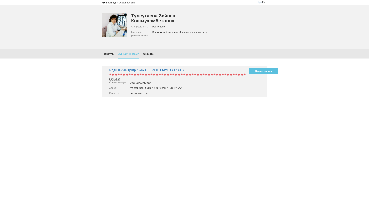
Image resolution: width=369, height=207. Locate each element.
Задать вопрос (263, 71)
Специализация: (118, 82)
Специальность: (139, 26)
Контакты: (114, 93)
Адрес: (112, 87)
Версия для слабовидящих (120, 2)
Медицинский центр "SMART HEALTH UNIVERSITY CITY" (147, 70)
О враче (109, 53)
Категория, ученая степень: (139, 33)
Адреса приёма (128, 53)
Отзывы (148, 53)
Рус (264, 2)
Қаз (260, 2)
